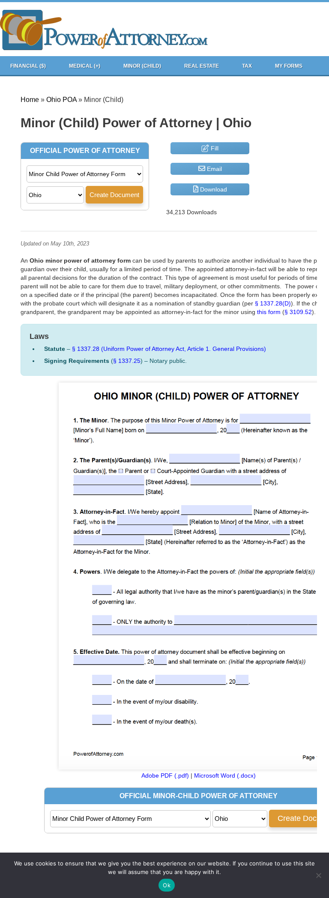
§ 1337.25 (127, 360)
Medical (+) (84, 66)
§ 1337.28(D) (273, 303)
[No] (318, 875)
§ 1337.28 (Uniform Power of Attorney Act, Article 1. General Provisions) (169, 348)
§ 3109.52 (298, 311)
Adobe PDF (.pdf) (165, 775)
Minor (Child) (142, 66)
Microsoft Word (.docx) (225, 775)
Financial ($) (28, 66)
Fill (213, 148)
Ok (166, 885)
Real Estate (201, 66)
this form (269, 311)
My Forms (288, 66)
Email (213, 168)
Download (212, 189)
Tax (247, 66)
